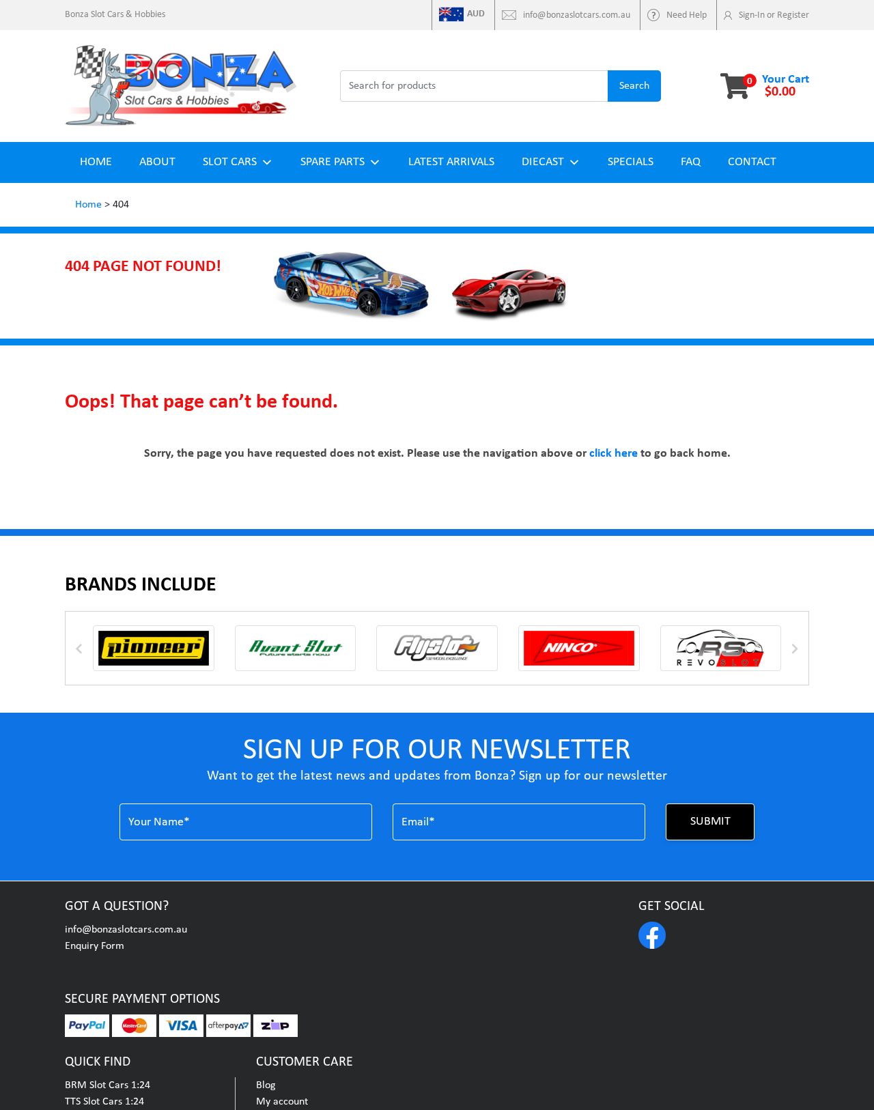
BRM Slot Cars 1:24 (107, 1085)
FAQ (691, 162)
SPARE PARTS (332, 162)
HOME (96, 162)
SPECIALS (630, 162)
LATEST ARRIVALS (451, 162)
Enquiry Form (94, 946)
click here (613, 453)
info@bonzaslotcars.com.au (126, 929)
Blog (266, 1085)
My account (282, 1101)
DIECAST (543, 162)
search (634, 86)
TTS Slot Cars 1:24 (104, 1101)
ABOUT (157, 162)
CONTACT (752, 162)
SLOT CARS (230, 162)
